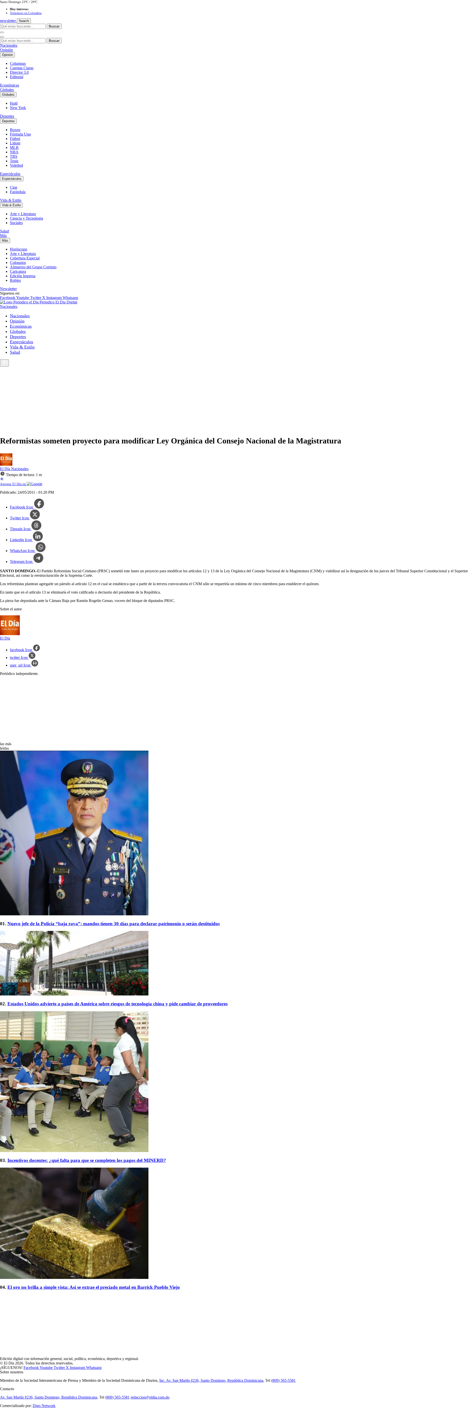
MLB (14, 147)
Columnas (18, 63)
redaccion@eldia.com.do (150, 1397)
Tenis (14, 161)
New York (18, 108)
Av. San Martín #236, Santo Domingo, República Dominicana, (49, 1397)
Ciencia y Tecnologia (26, 218)
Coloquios (18, 262)
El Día (5, 469)
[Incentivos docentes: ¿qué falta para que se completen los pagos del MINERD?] (237, 1082)
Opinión (6, 50)
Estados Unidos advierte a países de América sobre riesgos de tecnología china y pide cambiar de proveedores (117, 1003)
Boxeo (15, 130)
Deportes (7, 116)
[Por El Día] (6, 464)
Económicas (9, 85)
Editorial (16, 77)
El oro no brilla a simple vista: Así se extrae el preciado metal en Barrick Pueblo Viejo (93, 1287)
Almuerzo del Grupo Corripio (33, 267)
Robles (15, 280)
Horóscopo (18, 249)
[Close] (2, 37)
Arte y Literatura (23, 214)
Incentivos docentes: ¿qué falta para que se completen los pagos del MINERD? (86, 1160)
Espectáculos (10, 174)
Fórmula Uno (20, 134)
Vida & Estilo (10, 200)
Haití (14, 103)
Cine (13, 187)
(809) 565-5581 (283, 1380)
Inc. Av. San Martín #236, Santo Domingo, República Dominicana (211, 1380)
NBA (14, 152)
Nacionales (8, 45)
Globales (7, 90)
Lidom (15, 143)
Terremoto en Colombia (26, 13)
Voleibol (16, 165)
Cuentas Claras (21, 68)
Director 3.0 (19, 72)
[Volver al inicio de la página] (4, 363)
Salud (4, 231)
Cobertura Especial (25, 258)
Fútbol (15, 139)
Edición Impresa (22, 276)
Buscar (54, 26)
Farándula (17, 192)
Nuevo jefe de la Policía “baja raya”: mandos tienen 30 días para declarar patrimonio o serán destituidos (113, 923)
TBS (13, 156)
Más (3, 235)
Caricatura (18, 271)
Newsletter (8, 289)
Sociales (16, 223)
